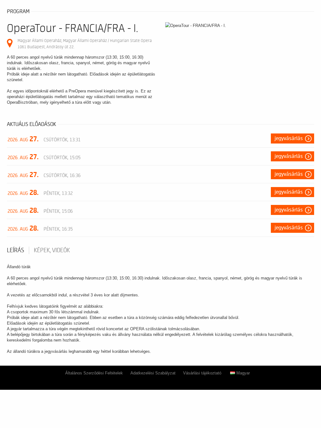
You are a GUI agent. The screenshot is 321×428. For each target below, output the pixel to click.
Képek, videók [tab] (52, 250)
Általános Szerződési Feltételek (94, 373)
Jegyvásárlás (289, 138)
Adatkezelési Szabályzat (153, 373)
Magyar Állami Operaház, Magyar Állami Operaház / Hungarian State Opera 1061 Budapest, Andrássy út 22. (85, 43)
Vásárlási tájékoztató (202, 373)
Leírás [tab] (15, 250)
